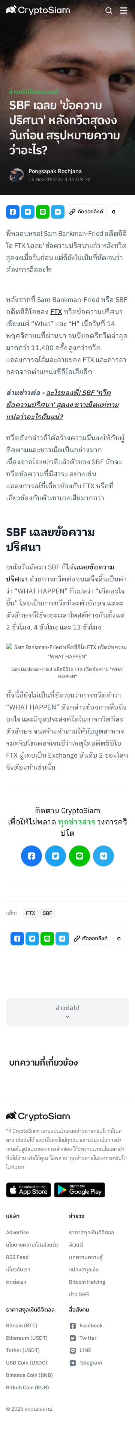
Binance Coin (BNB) (29, 1375)
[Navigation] (123, 10)
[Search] (109, 10)
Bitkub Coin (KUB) (27, 1388)
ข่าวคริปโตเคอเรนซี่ (33, 92)
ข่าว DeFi (79, 1294)
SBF (47, 913)
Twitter (88, 1338)
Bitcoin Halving (87, 1282)
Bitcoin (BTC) (22, 1326)
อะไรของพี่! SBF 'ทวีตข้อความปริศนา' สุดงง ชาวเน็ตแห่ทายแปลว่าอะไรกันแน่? (62, 405)
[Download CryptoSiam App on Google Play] (79, 1189)
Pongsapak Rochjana (55, 172)
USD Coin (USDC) (26, 1363)
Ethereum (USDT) (27, 1338)
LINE (85, 1350)
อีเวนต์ (76, 1245)
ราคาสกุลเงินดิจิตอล (91, 1232)
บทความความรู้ (86, 1257)
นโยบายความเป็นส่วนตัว (32, 1245)
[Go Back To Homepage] (38, 10)
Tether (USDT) (23, 1350)
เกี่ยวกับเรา (18, 1270)
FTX (56, 312)
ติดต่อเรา (16, 1282)
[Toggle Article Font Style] (113, 211)
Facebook (91, 1326)
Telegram (91, 1363)
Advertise (17, 1232)
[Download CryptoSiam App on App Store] (28, 1189)
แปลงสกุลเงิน (84, 1270)
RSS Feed (17, 1257)
